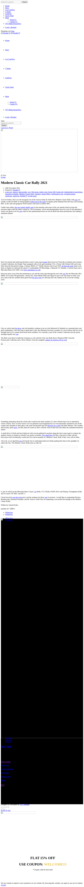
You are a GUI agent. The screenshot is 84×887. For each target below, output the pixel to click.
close (12, 31)
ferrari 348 (51, 192)
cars (29, 192)
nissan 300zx (45, 194)
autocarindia (22, 192)
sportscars (8, 196)
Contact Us (13, 22)
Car (35, 492)
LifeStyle (8, 14)
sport (15, 427)
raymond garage (69, 194)
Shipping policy (6, 776)
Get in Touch (6, 746)
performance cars (57, 194)
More (7, 18)
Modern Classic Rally (26, 194)
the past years (37, 278)
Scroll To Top (5, 810)
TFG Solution (24, 804)
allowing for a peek (54, 425)
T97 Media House (13, 24)
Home (7, 6)
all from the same (67, 266)
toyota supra (32, 196)
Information (6, 761)
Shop (7, 8)
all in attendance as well (32, 270)
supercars (16, 196)
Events (3, 177)
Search (24, 2)
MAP (3, 785)
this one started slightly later (24, 207)
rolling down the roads (38, 202)
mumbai (38, 194)
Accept (3, 885)
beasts (45, 262)
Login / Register (10, 27)
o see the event (17, 497)
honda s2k (59, 192)
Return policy (5, 773)
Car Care (10, 10)
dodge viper (43, 192)
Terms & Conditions (7, 769)
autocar (15, 192)
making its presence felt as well (56, 340)
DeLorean (34, 192)
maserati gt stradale (11, 194)
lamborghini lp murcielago (73, 192)
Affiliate (3, 780)
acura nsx (8, 192)
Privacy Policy (5, 765)
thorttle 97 (23, 196)
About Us (13, 20)
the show (18, 328)
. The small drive (47, 435)
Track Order (9, 16)
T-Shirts (8, 12)
